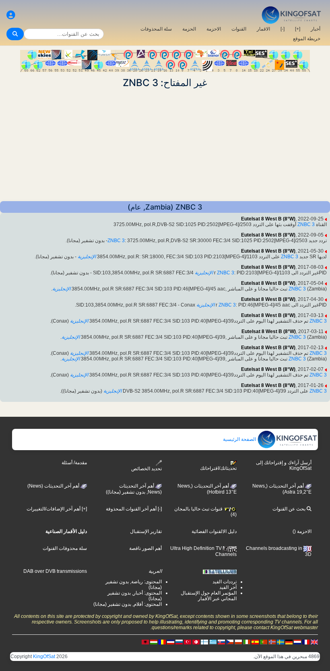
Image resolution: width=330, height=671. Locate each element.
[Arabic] (196, 641)
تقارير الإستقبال (146, 531)
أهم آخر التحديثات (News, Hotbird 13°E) (207, 489)
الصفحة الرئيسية (240, 439)
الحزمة (189, 29)
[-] (282, 29)
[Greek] (213, 641)
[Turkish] (187, 641)
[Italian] (246, 641)
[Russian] (179, 641)
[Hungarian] (153, 641)
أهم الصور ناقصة (145, 548)
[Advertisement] (165, 145)
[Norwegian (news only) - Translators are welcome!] (272, 641)
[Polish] (238, 641)
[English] (314, 641)
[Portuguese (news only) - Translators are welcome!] (263, 641)
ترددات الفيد (224, 582)
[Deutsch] (289, 641)
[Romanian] (162, 641)
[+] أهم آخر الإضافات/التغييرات (57, 509)
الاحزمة (213, 29)
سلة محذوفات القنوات (65, 548)
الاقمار (263, 29)
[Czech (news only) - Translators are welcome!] (229, 641)
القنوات (238, 29)
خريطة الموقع (306, 38)
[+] (297, 29)
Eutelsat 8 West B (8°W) (268, 219)
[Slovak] (221, 641)
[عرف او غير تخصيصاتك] (10, 15)
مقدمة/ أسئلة (74, 462)
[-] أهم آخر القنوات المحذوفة (134, 509)
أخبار (315, 29)
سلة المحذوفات (156, 29)
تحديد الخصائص (146, 468)
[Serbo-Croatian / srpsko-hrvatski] (170, 641)
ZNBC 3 (306, 224)
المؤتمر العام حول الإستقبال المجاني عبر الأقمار (209, 595)
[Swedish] (280, 641)
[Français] (305, 641)
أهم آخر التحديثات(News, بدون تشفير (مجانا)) (134, 489)
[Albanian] (145, 641)
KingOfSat (44, 656)
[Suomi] (204, 641)
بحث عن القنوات (289, 509)
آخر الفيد (228, 587)
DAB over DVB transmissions (55, 571)
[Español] (255, 641)
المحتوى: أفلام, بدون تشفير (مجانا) (127, 604)
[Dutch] (297, 641)
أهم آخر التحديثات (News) (53, 486)
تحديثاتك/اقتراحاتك (218, 468)
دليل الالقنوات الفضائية (214, 531)
